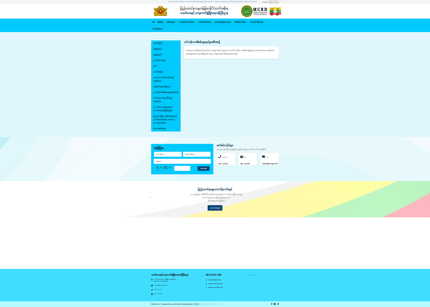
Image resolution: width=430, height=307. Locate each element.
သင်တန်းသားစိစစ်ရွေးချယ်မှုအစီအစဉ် (165, 92)
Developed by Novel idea (210, 304)
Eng (277, 2)
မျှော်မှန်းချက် (157, 49)
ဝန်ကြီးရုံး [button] (160, 22)
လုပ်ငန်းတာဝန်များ (159, 60)
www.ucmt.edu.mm (215, 283)
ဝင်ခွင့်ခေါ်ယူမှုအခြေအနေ (161, 86)
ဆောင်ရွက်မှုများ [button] (157, 29)
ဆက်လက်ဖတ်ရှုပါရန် (215, 208)
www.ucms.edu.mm (215, 287)
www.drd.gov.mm (214, 280)
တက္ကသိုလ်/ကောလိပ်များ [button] (187, 22)
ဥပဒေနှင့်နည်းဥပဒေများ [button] (223, 22)
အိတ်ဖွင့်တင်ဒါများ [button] (240, 22)
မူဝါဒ (155, 66)
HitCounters (252, 275)
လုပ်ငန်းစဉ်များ (158, 71)
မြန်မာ (271, 2)
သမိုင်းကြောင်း (158, 43)
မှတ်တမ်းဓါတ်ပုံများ (159, 128)
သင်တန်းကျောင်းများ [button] (204, 22)
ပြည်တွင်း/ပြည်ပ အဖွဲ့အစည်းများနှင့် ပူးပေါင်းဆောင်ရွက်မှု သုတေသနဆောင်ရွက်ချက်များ (165, 119)
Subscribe (203, 168)
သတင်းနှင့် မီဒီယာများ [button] (257, 22)
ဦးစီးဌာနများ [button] (171, 22)
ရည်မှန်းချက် (157, 54)
